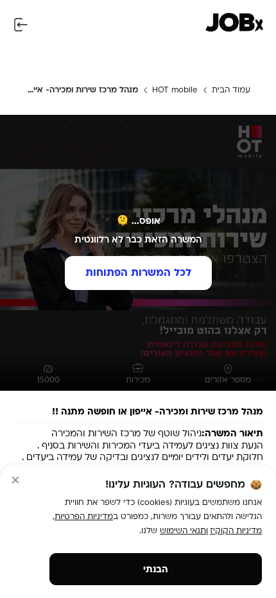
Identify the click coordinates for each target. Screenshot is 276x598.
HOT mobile (175, 89)
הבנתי (155, 569)
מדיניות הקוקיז (236, 530)
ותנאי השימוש (184, 530)
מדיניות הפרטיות (84, 516)
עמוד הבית (231, 89)
